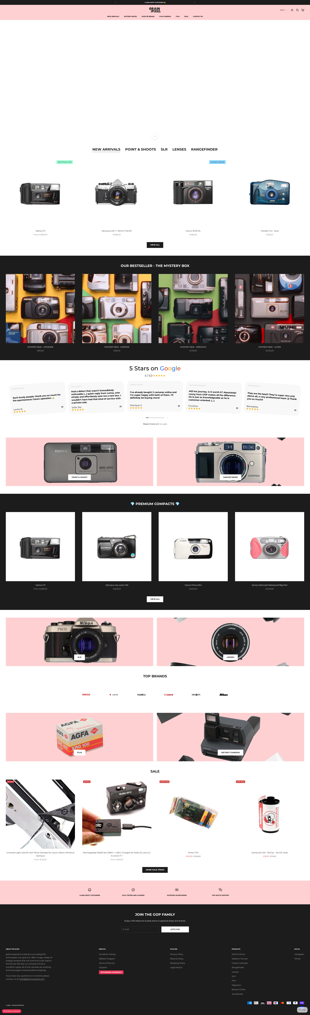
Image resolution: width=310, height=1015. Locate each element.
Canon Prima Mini (193, 585)
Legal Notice (176, 967)
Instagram (299, 954)
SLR (164, 149)
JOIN (283, 1004)
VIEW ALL (155, 245)
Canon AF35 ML (193, 231)
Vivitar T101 (193, 853)
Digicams (236, 985)
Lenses (179, 149)
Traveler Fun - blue (270, 231)
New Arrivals (113, 16)
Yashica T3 (40, 231)
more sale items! (155, 870)
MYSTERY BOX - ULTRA (270, 347)
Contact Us (198, 16)
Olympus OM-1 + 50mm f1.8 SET (117, 231)
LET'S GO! (175, 929)
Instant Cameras (240, 963)
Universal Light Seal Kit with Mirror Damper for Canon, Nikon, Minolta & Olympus (40, 854)
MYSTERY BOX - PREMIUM (193, 347)
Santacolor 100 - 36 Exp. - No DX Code (270, 853)
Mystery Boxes (130, 16)
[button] (143, 418)
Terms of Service (107, 963)
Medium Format (240, 959)
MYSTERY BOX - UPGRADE (40, 347)
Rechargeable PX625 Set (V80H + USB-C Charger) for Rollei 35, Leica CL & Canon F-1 (117, 854)
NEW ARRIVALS (142, 123)
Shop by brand (148, 16)
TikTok (297, 959)
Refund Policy (177, 959)
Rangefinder (204, 149)
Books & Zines (238, 989)
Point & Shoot (238, 954)
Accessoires (237, 994)
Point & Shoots (140, 149)
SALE (186, 16)
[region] (155, 78)
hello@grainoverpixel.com (32, 979)
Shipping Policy (177, 963)
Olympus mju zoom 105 (116, 585)
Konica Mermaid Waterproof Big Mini (269, 585)
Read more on (155, 424)
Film (177, 16)
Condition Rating (107, 954)
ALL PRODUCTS (167, 123)
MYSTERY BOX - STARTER (117, 347)
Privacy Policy (176, 954)
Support (103, 967)
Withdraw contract (12, 1011)
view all (155, 599)
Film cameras (165, 16)
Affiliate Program (107, 959)
